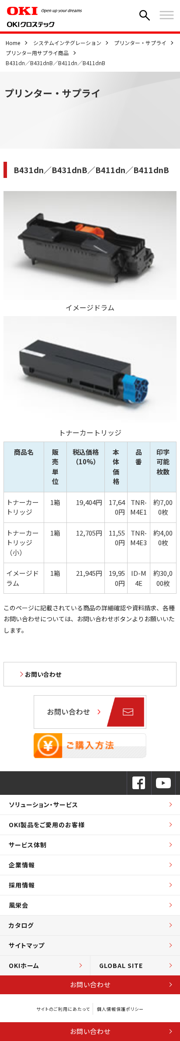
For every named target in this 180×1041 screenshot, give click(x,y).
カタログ (21, 925)
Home (13, 42)
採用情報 (22, 885)
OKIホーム (24, 965)
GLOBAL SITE (121, 965)
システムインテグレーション (67, 42)
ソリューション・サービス (43, 804)
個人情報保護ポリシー (120, 1009)
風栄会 (18, 905)
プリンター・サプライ (140, 42)
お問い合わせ (90, 984)
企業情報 (22, 864)
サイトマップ (27, 945)
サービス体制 (28, 844)
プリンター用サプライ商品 (37, 52)
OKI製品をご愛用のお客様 (47, 824)
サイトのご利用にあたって (63, 1009)
